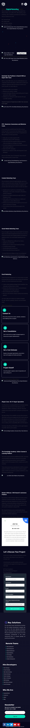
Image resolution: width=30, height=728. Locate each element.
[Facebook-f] (4, 724)
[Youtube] (15, 724)
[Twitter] (11, 724)
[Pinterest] (18, 724)
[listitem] (15, 632)
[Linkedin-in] (8, 724)
